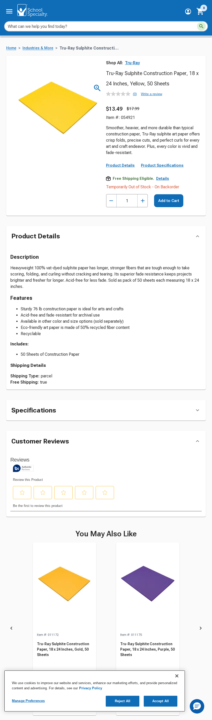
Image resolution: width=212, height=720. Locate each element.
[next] (200, 629)
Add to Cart (168, 200)
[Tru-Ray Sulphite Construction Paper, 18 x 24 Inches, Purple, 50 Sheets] (147, 587)
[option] (64, 629)
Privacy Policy (90, 688)
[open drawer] (9, 11)
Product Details (120, 165)
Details (162, 178)
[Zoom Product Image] (97, 88)
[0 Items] (200, 11)
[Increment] (142, 200)
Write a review (151, 94)
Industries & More (37, 48)
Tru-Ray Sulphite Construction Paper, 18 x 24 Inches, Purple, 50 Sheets (147, 649)
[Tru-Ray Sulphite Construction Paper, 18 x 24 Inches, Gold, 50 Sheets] (64, 587)
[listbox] (106, 629)
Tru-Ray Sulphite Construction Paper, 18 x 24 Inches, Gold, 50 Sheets (63, 649)
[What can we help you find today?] (201, 26)
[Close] (177, 676)
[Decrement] (111, 200)
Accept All (160, 701)
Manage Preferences (28, 701)
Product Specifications (162, 165)
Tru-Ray (132, 62)
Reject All (122, 701)
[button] (188, 11)
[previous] (11, 629)
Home (11, 48)
